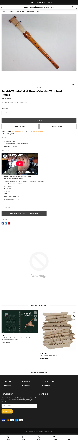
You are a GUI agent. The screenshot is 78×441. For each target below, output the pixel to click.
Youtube (27, 386)
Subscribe (7, 411)
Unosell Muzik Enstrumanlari (41, 432)
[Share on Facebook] (3, 223)
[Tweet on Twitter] (6, 223)
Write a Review (6, 98)
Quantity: (5, 108)
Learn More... (24, 103)
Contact (47, 386)
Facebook (7, 386)
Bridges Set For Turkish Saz (10, 356)
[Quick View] (35, 316)
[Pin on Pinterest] (9, 223)
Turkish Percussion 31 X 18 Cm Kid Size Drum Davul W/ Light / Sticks (57, 343)
